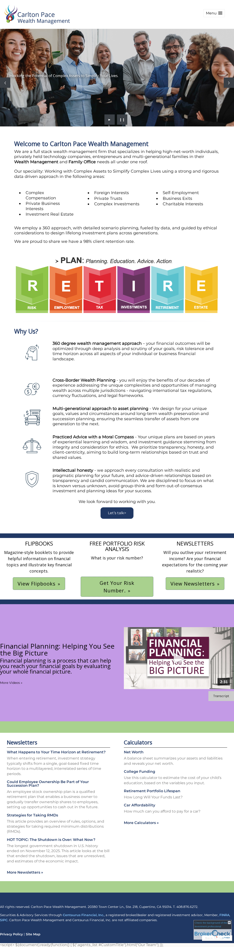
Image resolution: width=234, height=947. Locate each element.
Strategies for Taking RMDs (32, 815)
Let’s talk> (117, 513)
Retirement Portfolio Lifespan (152, 791)
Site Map (33, 934)
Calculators (138, 742)
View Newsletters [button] (192, 583)
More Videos (11, 682)
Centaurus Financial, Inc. (83, 915)
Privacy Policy (11, 934)
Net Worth (134, 752)
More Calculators (141, 823)
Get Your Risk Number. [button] (117, 586)
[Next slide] (229, 83)
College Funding (139, 771)
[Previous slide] (5, 83)
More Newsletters (25, 872)
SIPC (4, 920)
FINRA (224, 915)
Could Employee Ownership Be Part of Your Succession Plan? (48, 784)
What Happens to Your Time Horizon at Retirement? (56, 752)
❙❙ (122, 120)
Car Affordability (139, 805)
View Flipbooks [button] (37, 583)
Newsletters (22, 742)
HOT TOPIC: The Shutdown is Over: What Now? (51, 839)
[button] (214, 13)
